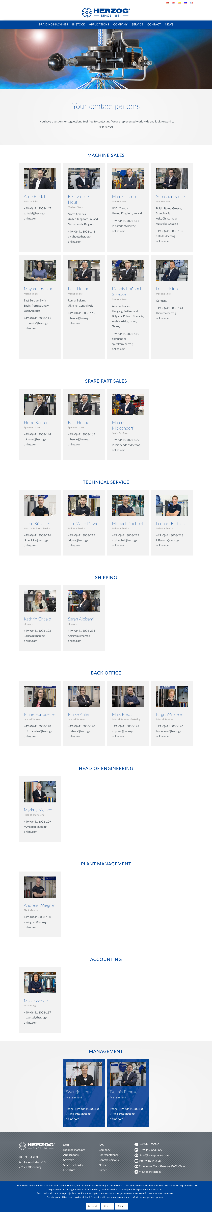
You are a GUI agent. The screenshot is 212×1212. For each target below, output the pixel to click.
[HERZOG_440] (106, 12)
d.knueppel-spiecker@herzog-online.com (123, 344)
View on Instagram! (150, 1172)
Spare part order (73, 1165)
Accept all (93, 1206)
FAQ (102, 1144)
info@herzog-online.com (154, 1155)
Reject (107, 1206)
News (102, 1165)
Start (66, 1144)
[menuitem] (167, 2)
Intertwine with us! (150, 1160)
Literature (69, 1170)
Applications (71, 1154)
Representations (108, 1154)
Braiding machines (74, 1150)
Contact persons (109, 1160)
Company (104, 1150)
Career (103, 1170)
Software (68, 1160)
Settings (122, 1206)
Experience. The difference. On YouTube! (162, 1166)
